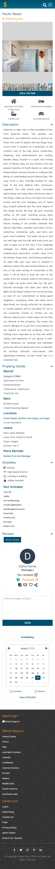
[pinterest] (34, 849)
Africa (5, 741)
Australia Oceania (11, 752)
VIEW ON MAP (27, 93)
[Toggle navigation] (50, 4)
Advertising (8, 812)
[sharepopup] (35, 585)
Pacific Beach (12, 14)
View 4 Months (27, 697)
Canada (6, 757)
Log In (5, 806)
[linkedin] (40, 849)
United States (9, 736)
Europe (6, 773)
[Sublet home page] (5, 4)
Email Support (12, 721)
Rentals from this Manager (17, 456)
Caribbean (7, 762)
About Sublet (8, 832)
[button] (6, 56)
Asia (4, 747)
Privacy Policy (9, 827)
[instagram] (27, 849)
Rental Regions (12, 731)
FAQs (5, 822)
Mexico (5, 778)
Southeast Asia (10, 794)
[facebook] (14, 849)
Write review (12, 539)
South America (9, 788)
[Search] (45, 4)
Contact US (8, 817)
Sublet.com (10, 801)
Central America (10, 768)
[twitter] (21, 849)
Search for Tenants (12, 838)
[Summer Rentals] (18, 445)
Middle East (8, 783)
